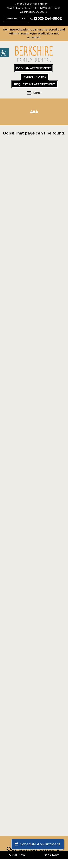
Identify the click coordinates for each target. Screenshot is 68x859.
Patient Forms (34, 76)
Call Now (18, 855)
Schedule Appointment (39, 844)
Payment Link (16, 18)
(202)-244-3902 (47, 18)
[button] (4, 52)
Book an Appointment (33, 68)
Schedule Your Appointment (32, 3)
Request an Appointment (34, 84)
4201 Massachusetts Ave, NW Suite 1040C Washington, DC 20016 (34, 9)
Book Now (51, 855)
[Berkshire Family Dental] (34, 54)
